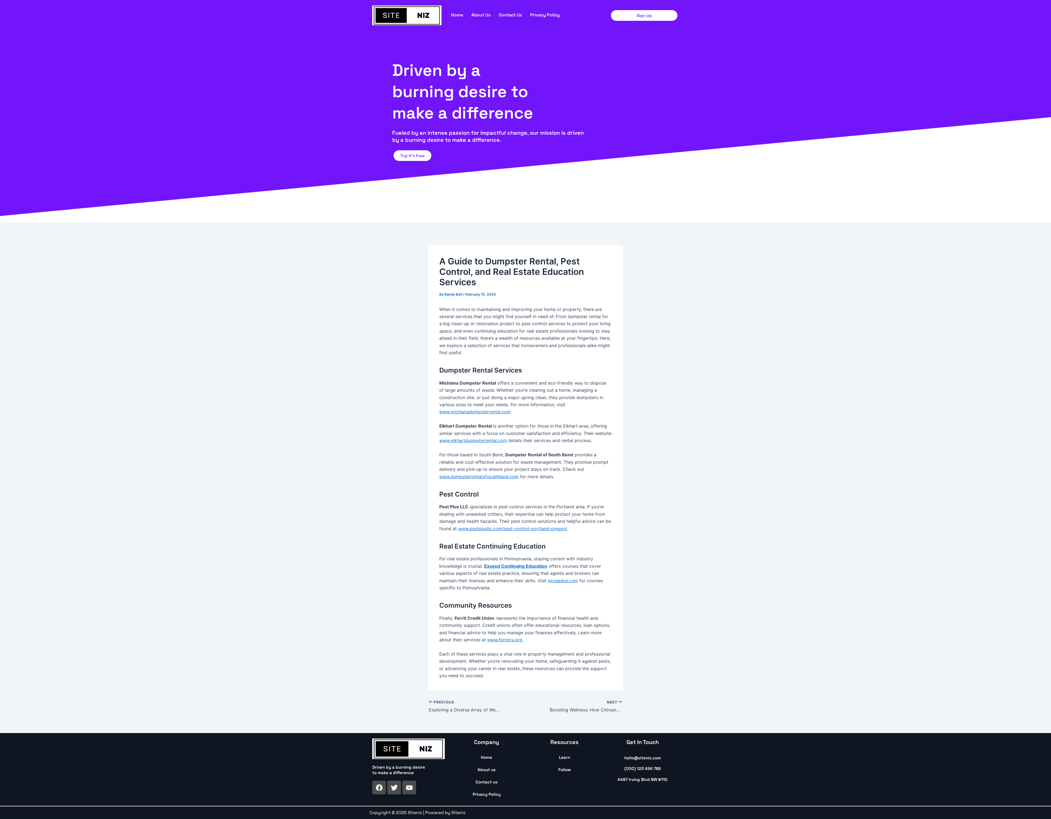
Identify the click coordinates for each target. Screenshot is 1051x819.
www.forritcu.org (504, 639)
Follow (564, 769)
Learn (564, 757)
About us (480, 15)
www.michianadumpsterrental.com (475, 411)
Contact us (510, 15)
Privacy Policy (545, 15)
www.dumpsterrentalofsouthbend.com (479, 476)
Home (457, 15)
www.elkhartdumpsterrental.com (473, 440)
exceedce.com (563, 580)
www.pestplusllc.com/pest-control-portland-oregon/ (512, 528)
